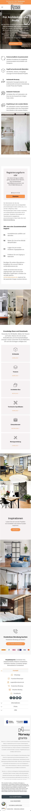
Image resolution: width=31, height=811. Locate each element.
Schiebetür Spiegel (21, 663)
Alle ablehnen (15, 801)
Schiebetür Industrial (9, 663)
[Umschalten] (1, 670)
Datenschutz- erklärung (19, 808)
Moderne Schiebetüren (20, 661)
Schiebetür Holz (20, 659)
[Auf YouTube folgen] (20, 697)
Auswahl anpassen (15, 805)
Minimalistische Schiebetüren (15, 665)
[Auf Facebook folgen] (11, 697)
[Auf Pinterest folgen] (17, 697)
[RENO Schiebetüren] (16, 7)
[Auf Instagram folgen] (14, 697)
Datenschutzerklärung (9, 220)
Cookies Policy (10, 808)
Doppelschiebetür (9, 661)
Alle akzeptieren (15, 796)
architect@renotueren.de (10, 277)
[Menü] (2, 7)
